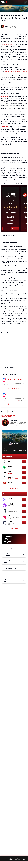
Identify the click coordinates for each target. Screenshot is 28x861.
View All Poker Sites (14, 488)
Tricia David (6, 25)
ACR (11, 203)
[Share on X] (8, 411)
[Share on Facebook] (5, 411)
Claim (24, 461)
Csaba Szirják (13, 27)
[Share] (12, 411)
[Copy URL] (2, 411)
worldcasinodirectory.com (7, 44)
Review (6, 228)
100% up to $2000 (10, 212)
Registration (15, 228)
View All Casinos (14, 528)
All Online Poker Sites (7, 235)
